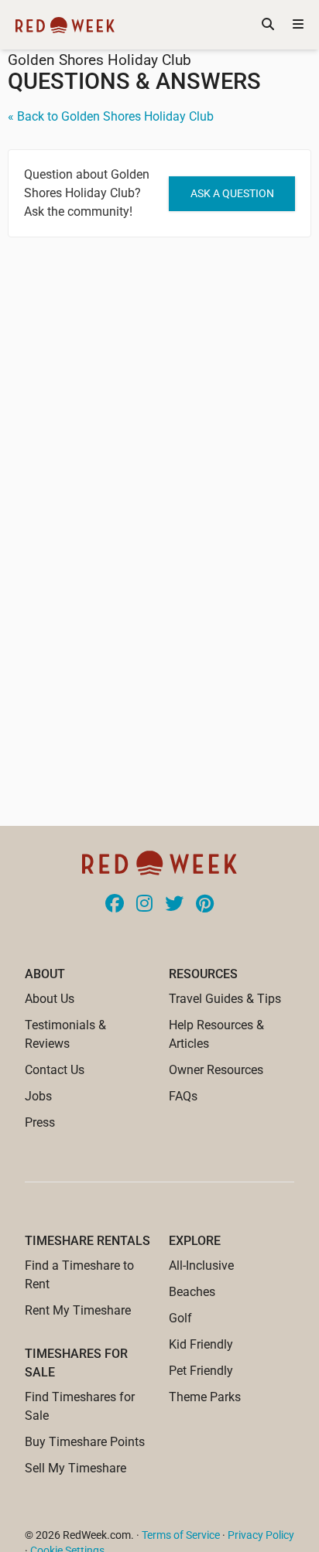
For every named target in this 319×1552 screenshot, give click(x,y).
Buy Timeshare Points (85, 1441)
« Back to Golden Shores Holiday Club (111, 116)
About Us (49, 998)
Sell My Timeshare (75, 1468)
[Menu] (298, 24)
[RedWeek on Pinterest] (205, 905)
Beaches (192, 1291)
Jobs (38, 1096)
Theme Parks (205, 1397)
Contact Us (54, 1070)
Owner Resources (216, 1070)
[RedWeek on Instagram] (144, 905)
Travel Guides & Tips (225, 998)
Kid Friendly (201, 1344)
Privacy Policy (261, 1535)
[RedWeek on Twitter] (174, 905)
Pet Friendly (201, 1370)
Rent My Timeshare (78, 1310)
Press (40, 1122)
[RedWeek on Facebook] (114, 905)
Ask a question (232, 193)
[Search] (268, 24)
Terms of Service (181, 1535)
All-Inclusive (201, 1265)
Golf (180, 1318)
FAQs (183, 1096)
